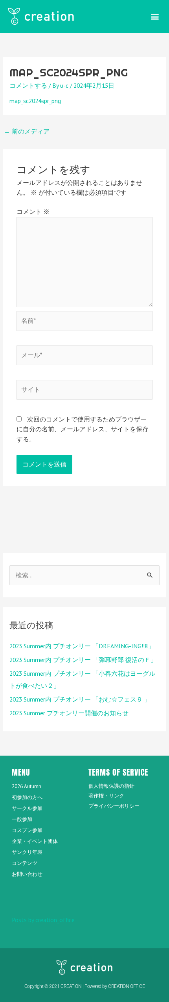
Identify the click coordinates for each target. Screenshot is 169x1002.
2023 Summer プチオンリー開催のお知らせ (69, 713)
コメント (33, 211)
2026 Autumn (26, 786)
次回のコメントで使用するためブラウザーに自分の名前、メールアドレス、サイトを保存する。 (83, 429)
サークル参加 (27, 808)
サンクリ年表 (27, 852)
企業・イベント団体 (35, 841)
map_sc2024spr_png (35, 101)
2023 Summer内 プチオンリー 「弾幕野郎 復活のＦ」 (83, 660)
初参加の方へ (27, 797)
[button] (154, 16)
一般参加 (22, 819)
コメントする (28, 85)
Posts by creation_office (43, 920)
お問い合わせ (27, 874)
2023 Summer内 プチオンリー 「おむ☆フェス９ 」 (80, 699)
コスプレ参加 (27, 830)
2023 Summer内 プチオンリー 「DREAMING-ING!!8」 (81, 646)
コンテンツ (24, 863)
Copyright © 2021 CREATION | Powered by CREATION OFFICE (84, 986)
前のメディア (27, 131)
